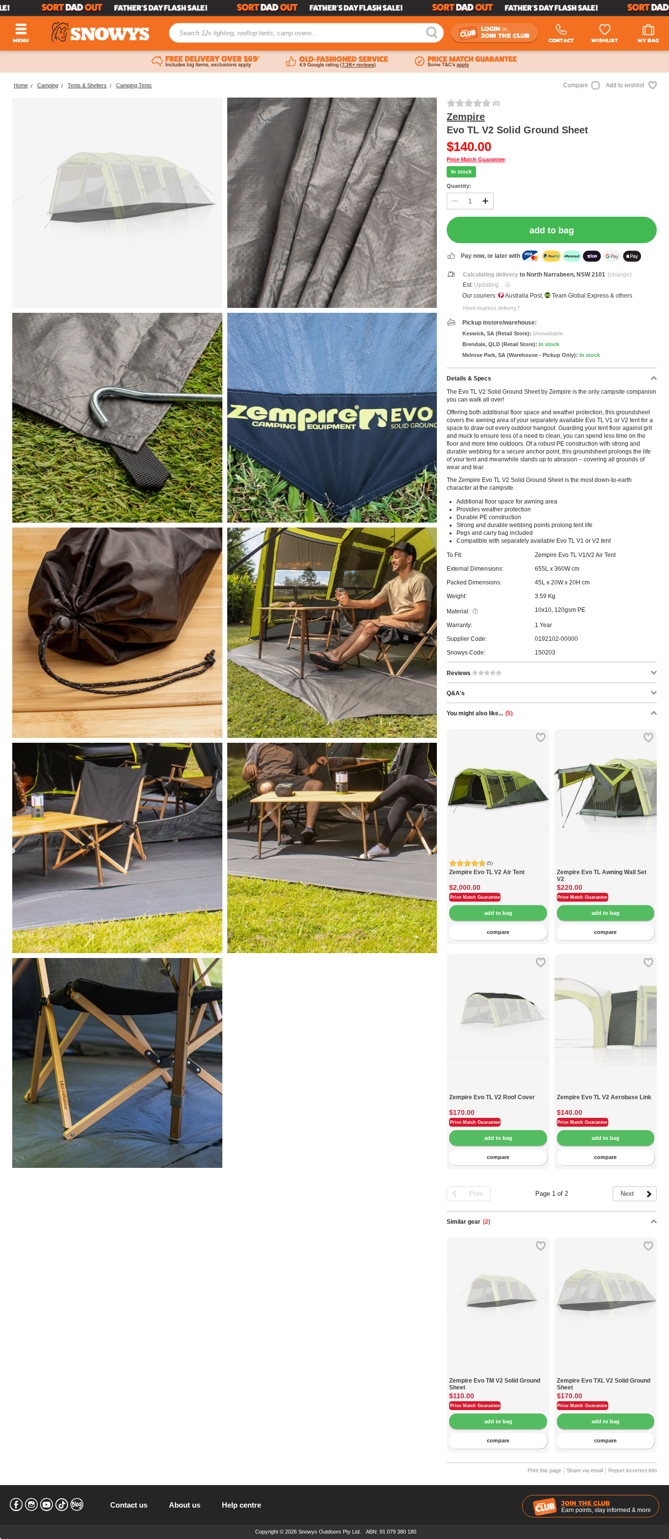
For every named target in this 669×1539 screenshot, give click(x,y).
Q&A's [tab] (456, 693)
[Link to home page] (100, 32)
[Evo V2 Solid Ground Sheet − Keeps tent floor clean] (332, 633)
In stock (461, 172)
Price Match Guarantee (476, 159)
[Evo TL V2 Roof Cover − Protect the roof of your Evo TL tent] (498, 1089)
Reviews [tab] (459, 673)
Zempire (466, 116)
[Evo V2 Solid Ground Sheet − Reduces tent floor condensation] (117, 848)
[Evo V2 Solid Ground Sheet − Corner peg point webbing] (117, 418)
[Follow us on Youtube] (46, 1504)
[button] (461, 797)
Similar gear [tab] (468, 1221)
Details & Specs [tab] (469, 378)
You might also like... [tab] (480, 713)
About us (184, 1505)
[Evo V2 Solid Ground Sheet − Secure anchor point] (332, 418)
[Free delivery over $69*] (206, 62)
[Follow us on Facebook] (16, 1504)
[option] (498, 780)
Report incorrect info (632, 1470)
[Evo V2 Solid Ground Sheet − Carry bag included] (117, 633)
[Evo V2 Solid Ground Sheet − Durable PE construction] (117, 1063)
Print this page (544, 1470)
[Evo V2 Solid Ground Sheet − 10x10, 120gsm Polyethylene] (332, 203)
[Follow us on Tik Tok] (61, 1504)
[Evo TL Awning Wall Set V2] (605, 863)
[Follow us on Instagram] (31, 1504)
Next (627, 1193)
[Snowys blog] (77, 1504)
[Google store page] (337, 62)
